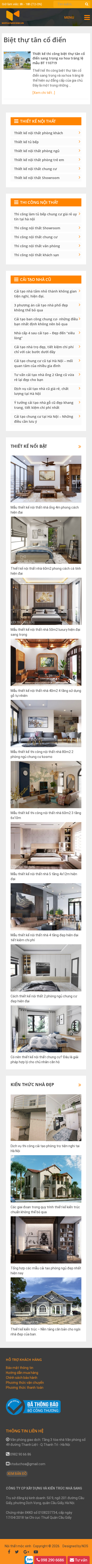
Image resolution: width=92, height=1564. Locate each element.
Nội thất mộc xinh (18, 1546)
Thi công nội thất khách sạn (36, 255)
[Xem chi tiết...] (44, 93)
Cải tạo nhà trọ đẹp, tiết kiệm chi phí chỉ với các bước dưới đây (44, 349)
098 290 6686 (52, 1560)
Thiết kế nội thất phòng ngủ (36, 151)
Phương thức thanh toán (24, 1387)
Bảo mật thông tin (19, 1368)
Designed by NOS (75, 1546)
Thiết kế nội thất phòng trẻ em (39, 160)
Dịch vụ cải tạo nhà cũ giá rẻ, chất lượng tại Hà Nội (41, 391)
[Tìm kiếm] (86, 4)
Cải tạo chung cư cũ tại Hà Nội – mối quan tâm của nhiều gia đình (43, 363)
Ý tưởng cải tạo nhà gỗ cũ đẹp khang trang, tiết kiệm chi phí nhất (43, 405)
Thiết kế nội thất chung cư (35, 169)
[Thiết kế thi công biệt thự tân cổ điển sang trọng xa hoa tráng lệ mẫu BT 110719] (17, 60)
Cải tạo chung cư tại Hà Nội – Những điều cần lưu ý (43, 419)
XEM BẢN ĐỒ (17, 1474)
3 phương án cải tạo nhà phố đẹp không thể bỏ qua (41, 307)
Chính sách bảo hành (21, 1378)
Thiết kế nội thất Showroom (36, 178)
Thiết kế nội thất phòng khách (38, 133)
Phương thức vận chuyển (25, 1382)
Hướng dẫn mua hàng (22, 1373)
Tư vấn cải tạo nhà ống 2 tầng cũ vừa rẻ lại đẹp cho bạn (44, 377)
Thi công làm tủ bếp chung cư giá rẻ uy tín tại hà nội (45, 216)
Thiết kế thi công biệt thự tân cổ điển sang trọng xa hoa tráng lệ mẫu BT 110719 (59, 58)
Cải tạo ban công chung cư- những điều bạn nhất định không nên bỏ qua (46, 321)
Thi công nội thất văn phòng (37, 246)
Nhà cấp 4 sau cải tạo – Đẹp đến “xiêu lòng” (44, 335)
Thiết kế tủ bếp (26, 142)
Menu (69, 17)
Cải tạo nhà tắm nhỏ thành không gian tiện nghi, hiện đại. (45, 293)
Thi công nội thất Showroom (37, 228)
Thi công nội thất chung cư (36, 237)
